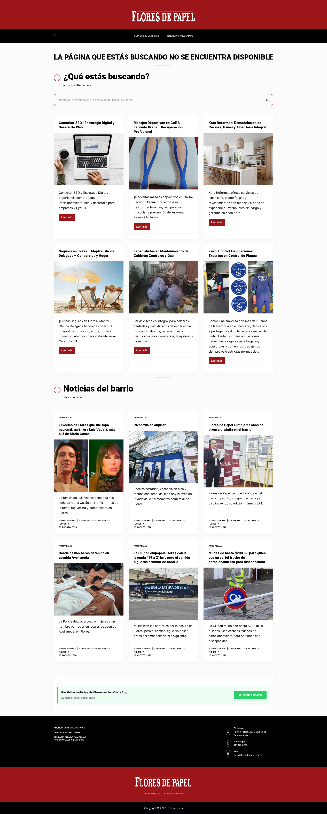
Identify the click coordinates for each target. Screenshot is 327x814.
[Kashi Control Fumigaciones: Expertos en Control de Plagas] (238, 287)
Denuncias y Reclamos (180, 36)
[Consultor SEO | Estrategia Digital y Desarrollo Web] (88, 159)
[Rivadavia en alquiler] (163, 457)
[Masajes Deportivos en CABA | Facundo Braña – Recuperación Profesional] (163, 163)
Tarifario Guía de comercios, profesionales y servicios (70, 738)
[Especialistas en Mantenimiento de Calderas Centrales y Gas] (163, 287)
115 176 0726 (240, 745)
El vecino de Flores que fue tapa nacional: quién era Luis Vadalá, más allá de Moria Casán (87, 429)
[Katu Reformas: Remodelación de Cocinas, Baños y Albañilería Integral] (238, 159)
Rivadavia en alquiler (150, 425)
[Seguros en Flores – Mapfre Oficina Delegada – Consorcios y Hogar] (88, 287)
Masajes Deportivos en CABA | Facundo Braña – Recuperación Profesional (158, 127)
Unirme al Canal (252, 694)
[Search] (55, 36)
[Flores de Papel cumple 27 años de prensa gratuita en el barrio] (238, 461)
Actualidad (66, 417)
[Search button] (267, 100)
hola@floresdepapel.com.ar (248, 755)
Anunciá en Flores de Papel (69, 727)
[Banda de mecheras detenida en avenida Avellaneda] (88, 589)
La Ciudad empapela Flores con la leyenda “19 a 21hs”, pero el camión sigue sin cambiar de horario (162, 557)
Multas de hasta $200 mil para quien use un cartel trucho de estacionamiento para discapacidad (237, 557)
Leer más (68, 218)
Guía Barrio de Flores (146, 36)
